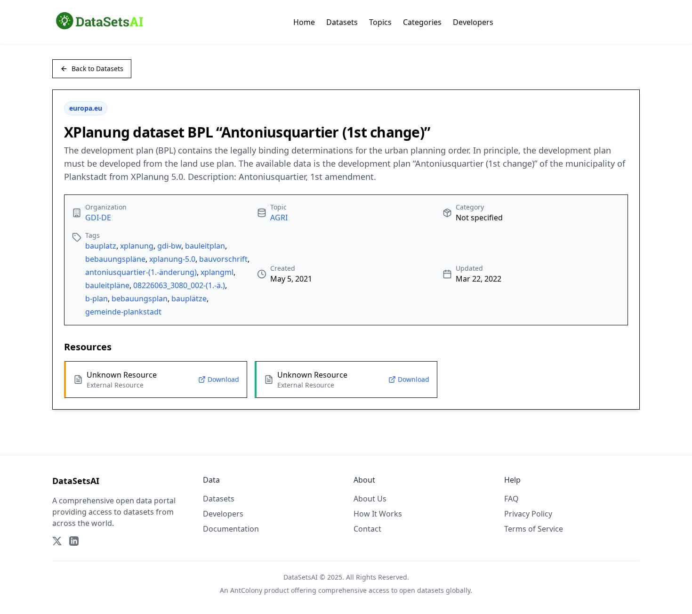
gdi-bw (169, 246)
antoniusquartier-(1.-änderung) (141, 272)
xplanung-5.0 (172, 259)
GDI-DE (98, 217)
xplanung (136, 246)
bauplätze (189, 298)
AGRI (279, 217)
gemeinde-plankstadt (123, 312)
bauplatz (100, 246)
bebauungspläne (115, 259)
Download (223, 379)
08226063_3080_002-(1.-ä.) (179, 285)
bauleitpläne (107, 285)
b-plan (96, 298)
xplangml (217, 272)
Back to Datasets (97, 68)
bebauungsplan (140, 298)
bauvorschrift (223, 259)
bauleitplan (205, 246)
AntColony (246, 590)
